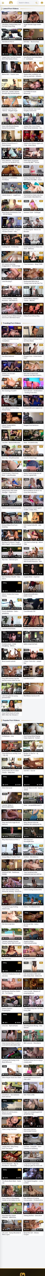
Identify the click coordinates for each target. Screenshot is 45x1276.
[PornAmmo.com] (11, 3)
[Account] (42, 3)
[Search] (36, 3)
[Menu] (3, 3)
